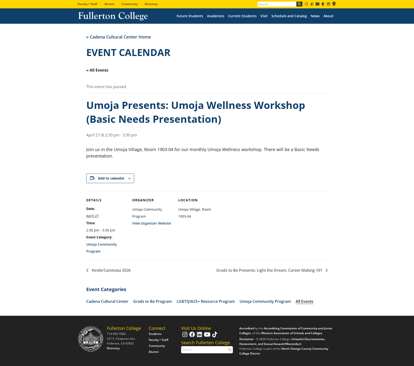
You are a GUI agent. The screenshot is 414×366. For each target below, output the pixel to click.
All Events (304, 301)
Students (155, 334)
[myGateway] (312, 5)
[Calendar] (328, 5)
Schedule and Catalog (289, 16)
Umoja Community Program (265, 301)
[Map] (334, 5)
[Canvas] (306, 5)
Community (129, 4)
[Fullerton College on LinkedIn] (199, 336)
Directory (151, 4)
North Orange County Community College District (283, 351)
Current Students (242, 16)
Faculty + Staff (87, 4)
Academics (215, 16)
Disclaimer (246, 339)
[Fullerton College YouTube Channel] (206, 336)
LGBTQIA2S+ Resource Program (206, 301)
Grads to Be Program (152, 301)
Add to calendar (111, 178)
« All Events (97, 70)
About (328, 16)
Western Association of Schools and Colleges (291, 333)
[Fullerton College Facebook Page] (191, 336)
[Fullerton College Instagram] (184, 336)
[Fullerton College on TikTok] (214, 336)
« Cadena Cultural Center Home (118, 37)
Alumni (109, 4)
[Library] (323, 5)
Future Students (190, 16)
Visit (264, 16)
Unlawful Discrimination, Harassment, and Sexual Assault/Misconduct (282, 341)
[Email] (317, 5)
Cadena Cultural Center (107, 301)
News (315, 16)
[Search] (299, 4)
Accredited (246, 328)
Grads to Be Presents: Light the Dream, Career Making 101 (269, 270)
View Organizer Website (151, 223)
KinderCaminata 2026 (111, 270)
